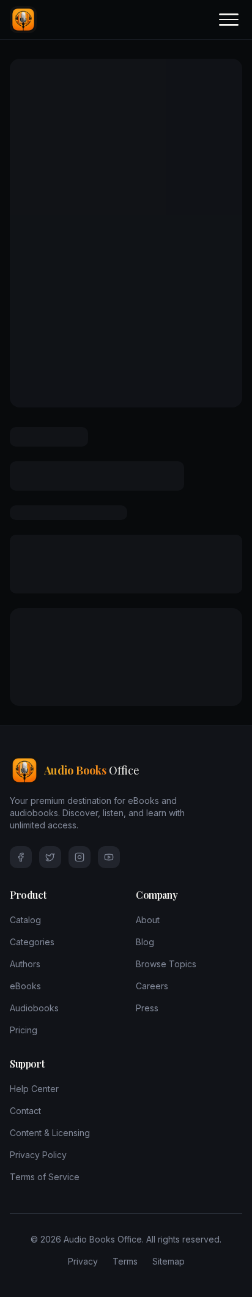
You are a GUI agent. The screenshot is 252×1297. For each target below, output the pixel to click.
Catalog (25, 920)
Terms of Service (45, 1177)
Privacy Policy (38, 1155)
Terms (125, 1261)
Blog (145, 942)
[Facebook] (21, 857)
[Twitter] (50, 857)
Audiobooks (34, 1008)
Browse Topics (166, 964)
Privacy (83, 1261)
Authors (25, 964)
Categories (32, 942)
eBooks (25, 986)
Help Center (34, 1088)
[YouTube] (109, 857)
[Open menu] (228, 19)
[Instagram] (80, 857)
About (148, 920)
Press (147, 1008)
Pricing (23, 1030)
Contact (25, 1111)
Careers (152, 986)
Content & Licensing (50, 1133)
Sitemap (168, 1261)
